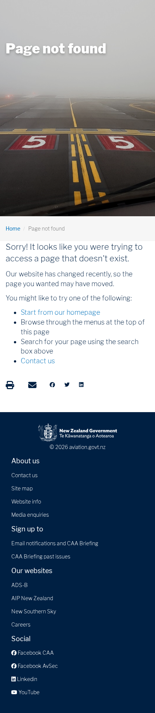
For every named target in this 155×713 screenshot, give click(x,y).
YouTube (28, 692)
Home (13, 228)
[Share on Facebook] (52, 384)
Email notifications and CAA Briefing (54, 543)
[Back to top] (134, 692)
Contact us (38, 361)
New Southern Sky (33, 611)
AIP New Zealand (32, 598)
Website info (26, 501)
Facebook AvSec (37, 666)
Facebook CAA (35, 652)
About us (25, 461)
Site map (22, 488)
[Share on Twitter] (67, 384)
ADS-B (19, 585)
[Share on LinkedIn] (81, 384)
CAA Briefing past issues (40, 556)
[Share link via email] (32, 385)
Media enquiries (30, 514)
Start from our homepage (60, 312)
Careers (20, 624)
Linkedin (26, 679)
